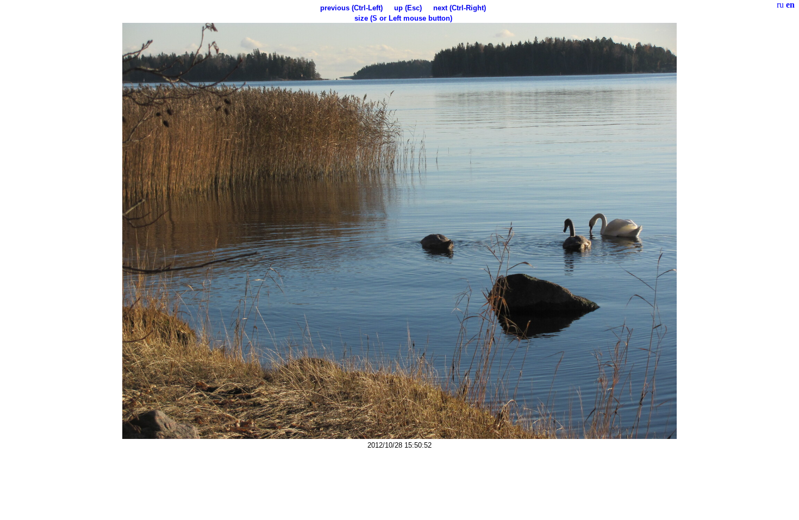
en (790, 4)
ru (780, 4)
